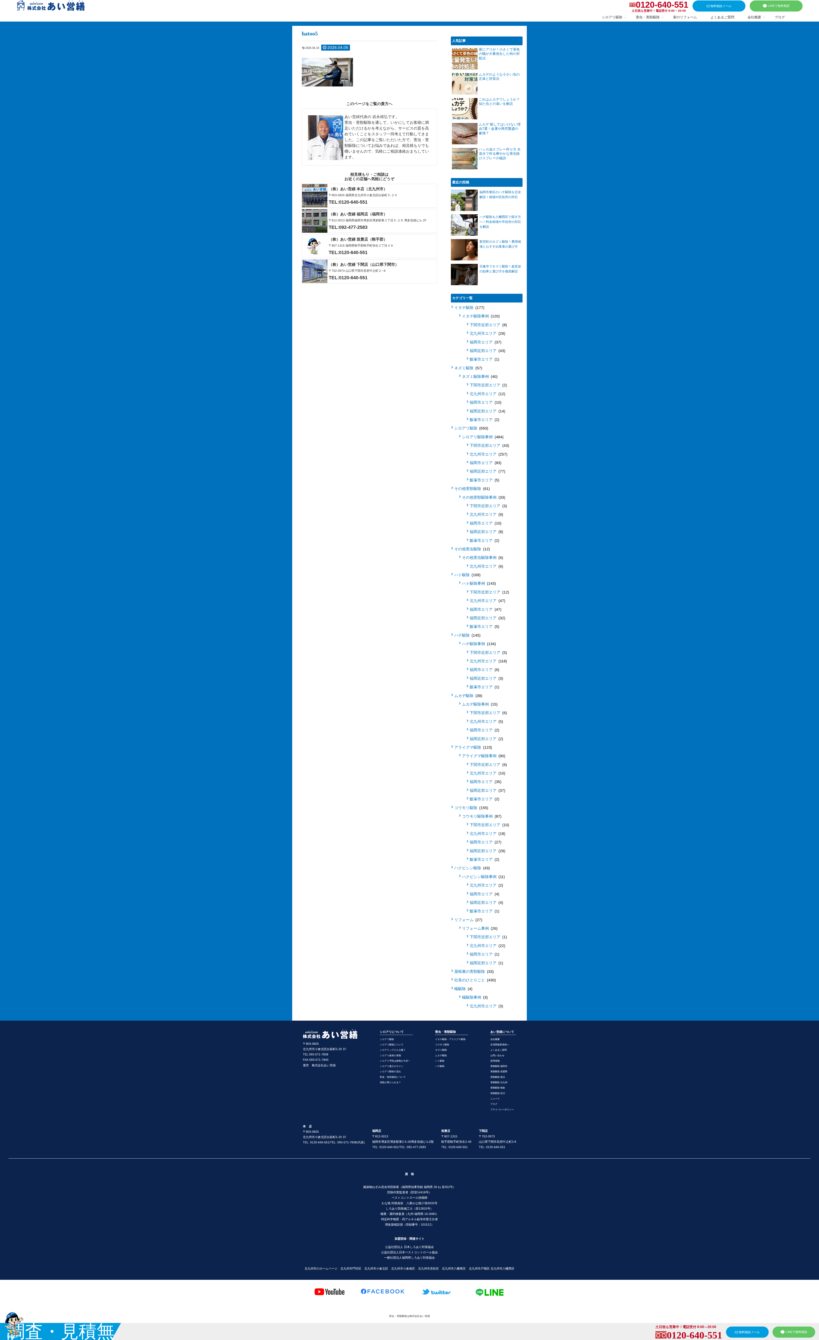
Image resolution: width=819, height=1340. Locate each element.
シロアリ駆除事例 (482, 437)
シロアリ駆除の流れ (390, 1071)
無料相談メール (720, 6)
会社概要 (495, 1039)
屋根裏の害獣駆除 (473, 971)
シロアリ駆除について (391, 1044)
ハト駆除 (466, 575)
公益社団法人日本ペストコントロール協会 (409, 1252)
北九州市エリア (487, 333)
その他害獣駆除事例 (483, 497)
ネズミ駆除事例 (479, 376)
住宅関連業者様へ (499, 1044)
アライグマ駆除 (472, 747)
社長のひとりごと (474, 980)
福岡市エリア (485, 342)
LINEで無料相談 (779, 5)
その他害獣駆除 (471, 489)
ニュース (495, 1098)
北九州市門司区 (350, 1268)
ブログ (493, 1104)
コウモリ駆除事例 (481, 816)
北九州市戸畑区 (479, 1268)
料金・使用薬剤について (393, 1077)
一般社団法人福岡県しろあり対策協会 (409, 1257)
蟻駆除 (462, 989)
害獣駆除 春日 (497, 1077)
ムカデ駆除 (467, 696)
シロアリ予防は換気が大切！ (395, 1060)
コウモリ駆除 (470, 808)
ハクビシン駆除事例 (483, 877)
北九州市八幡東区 (454, 1268)
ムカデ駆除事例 (479, 704)
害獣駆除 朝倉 (497, 1087)
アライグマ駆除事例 (483, 756)
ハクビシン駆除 (471, 868)
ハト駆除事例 (478, 583)
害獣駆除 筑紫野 (498, 1071)
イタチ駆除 (468, 307)
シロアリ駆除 (470, 428)
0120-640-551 (662, 4)
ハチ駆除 (466, 635)
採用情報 (495, 1060)
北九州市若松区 (428, 1268)
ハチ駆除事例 (478, 644)
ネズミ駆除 (467, 368)
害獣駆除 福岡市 (498, 1066)
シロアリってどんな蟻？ (393, 1050)
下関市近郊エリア (488, 325)
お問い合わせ (497, 1055)
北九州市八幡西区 (502, 1268)
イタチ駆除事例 (480, 316)
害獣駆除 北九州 (498, 1082)
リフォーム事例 (479, 928)
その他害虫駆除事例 (482, 557)
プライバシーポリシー (502, 1109)
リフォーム (467, 920)
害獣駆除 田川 (497, 1093)
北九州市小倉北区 (376, 1268)
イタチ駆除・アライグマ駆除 (450, 1039)
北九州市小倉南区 (403, 1268)
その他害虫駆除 (471, 549)
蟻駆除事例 (474, 997)
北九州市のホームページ (321, 1268)
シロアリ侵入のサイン (391, 1066)
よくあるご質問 (498, 1050)
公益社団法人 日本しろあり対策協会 (409, 1247)
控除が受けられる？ (390, 1082)
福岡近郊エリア (487, 351)
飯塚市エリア (484, 359)
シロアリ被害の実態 (390, 1055)
